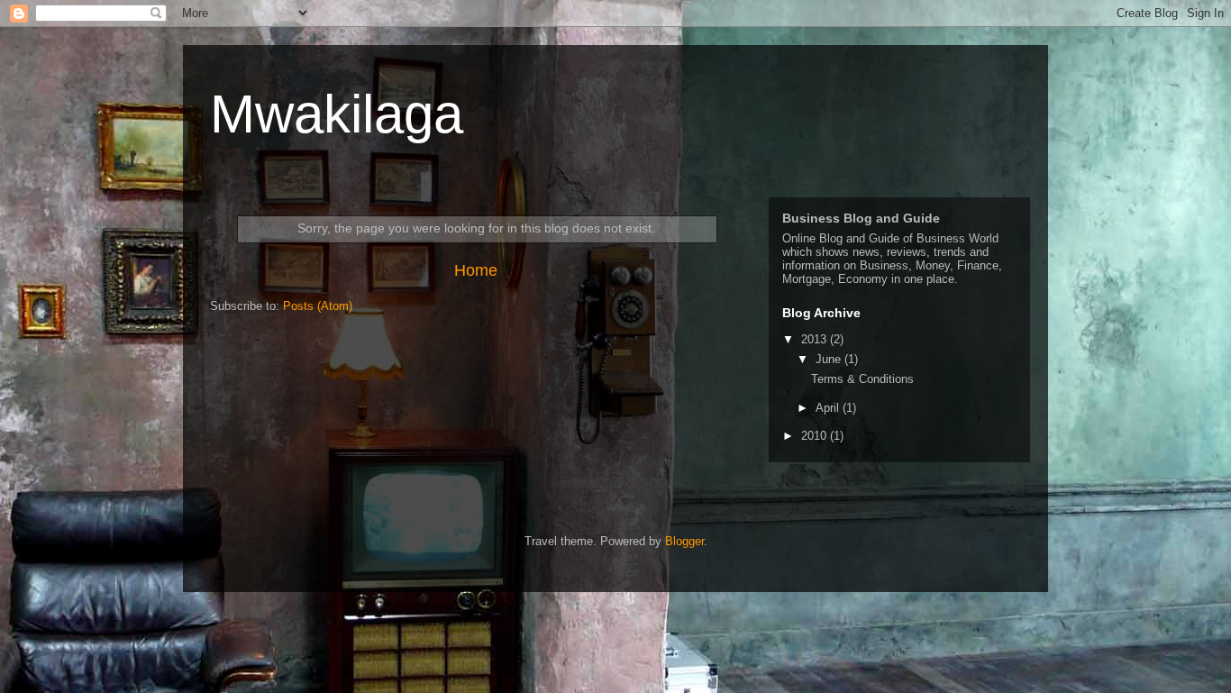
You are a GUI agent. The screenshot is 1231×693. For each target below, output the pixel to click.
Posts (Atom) (317, 306)
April (829, 408)
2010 (815, 435)
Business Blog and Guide (861, 218)
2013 (815, 339)
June (830, 359)
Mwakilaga (336, 114)
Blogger (684, 541)
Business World (957, 238)
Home (475, 270)
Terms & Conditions (862, 379)
